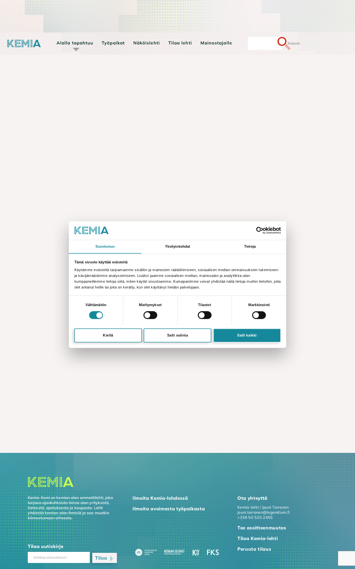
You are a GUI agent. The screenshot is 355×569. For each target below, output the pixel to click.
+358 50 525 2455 (255, 517)
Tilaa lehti (180, 43)
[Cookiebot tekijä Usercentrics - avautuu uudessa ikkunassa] (260, 230)
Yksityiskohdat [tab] (177, 246)
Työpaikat (113, 43)
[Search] (275, 43)
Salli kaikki (246, 335)
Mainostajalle (216, 43)
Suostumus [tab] (105, 246)
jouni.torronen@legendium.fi (263, 512)
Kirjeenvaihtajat (76, 52)
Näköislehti (146, 43)
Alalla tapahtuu (75, 43)
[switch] (150, 315)
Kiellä (108, 335)
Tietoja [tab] (250, 246)
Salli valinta (177, 335)
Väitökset (70, 65)
